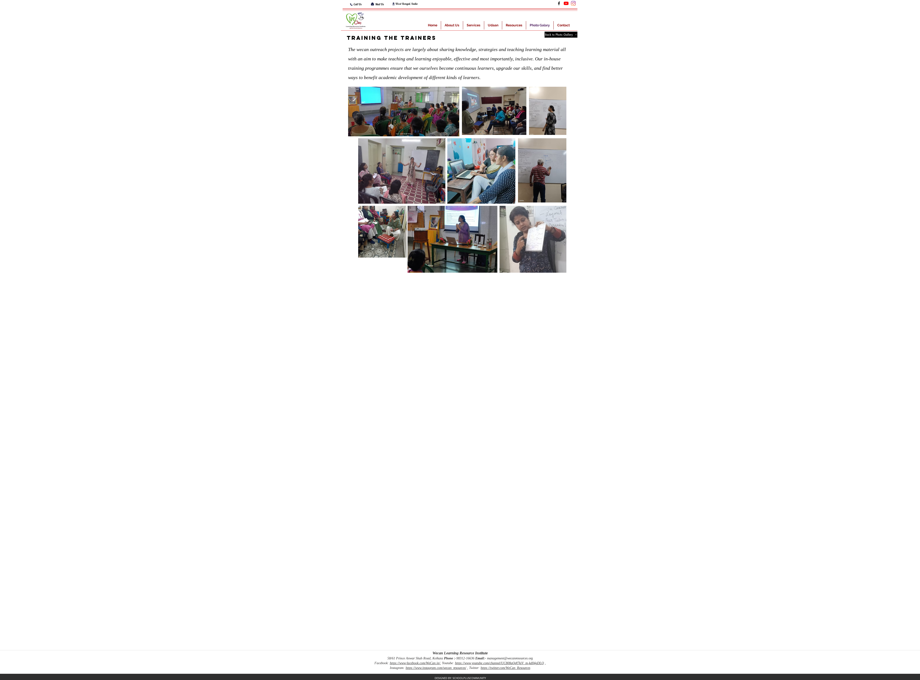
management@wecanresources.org (510, 658)
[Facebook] (559, 3)
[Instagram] (573, 3)
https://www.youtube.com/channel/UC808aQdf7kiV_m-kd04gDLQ (499, 663)
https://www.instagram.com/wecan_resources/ (436, 668)
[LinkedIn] (566, 3)
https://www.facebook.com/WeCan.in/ (415, 663)
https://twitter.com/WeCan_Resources (505, 668)
